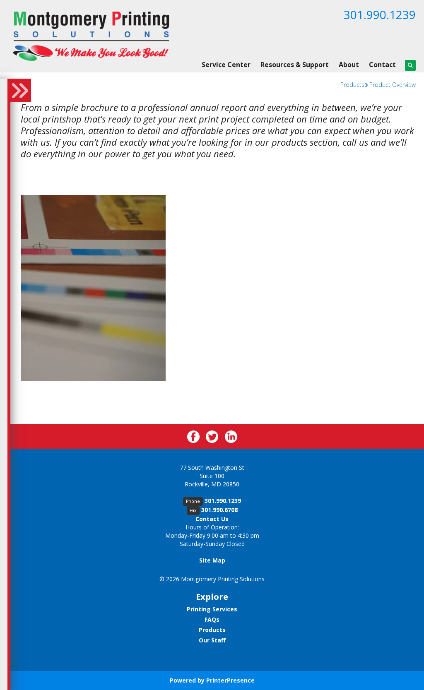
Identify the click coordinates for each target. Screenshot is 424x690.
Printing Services (212, 609)
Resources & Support (294, 64)
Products (352, 85)
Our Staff (212, 640)
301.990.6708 (219, 510)
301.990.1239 (380, 14)
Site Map (212, 560)
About (349, 64)
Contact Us (212, 519)
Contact (382, 64)
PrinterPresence (230, 680)
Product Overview (392, 85)
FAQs (212, 619)
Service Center (226, 64)
